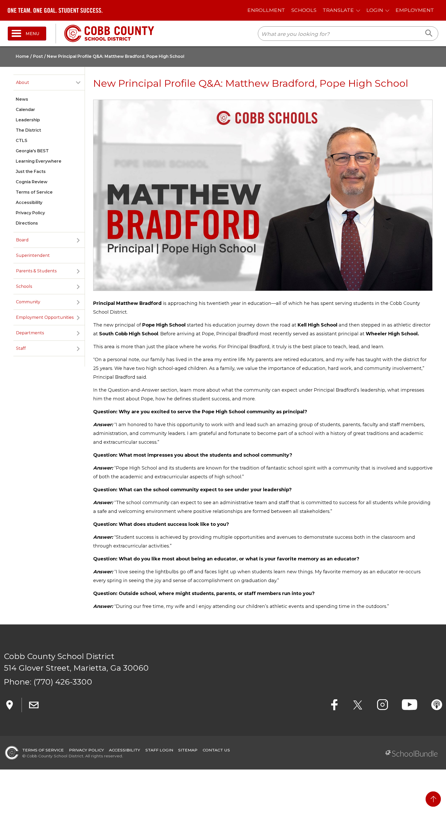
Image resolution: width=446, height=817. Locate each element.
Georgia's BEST (32, 150)
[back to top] (433, 799)
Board (22, 239)
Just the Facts (31, 171)
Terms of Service (34, 192)
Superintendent (33, 255)
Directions (27, 223)
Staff (21, 348)
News (22, 99)
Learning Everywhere (38, 161)
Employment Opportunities (45, 317)
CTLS (21, 140)
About (22, 82)
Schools (24, 286)
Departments (30, 332)
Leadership (28, 119)
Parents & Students (36, 270)
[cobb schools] (109, 33)
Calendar (25, 109)
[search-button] (429, 34)
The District (28, 130)
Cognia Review (31, 181)
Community (28, 301)
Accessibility (29, 202)
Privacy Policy (30, 212)
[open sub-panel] (78, 83)
